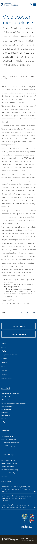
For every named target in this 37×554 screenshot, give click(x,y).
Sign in (4, 374)
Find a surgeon (18, 334)
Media (3, 351)
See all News (6, 482)
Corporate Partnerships (10, 355)
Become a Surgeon (8, 454)
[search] (31, 4)
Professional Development (8, 439)
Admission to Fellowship (8, 473)
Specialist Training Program (9, 446)
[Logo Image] (10, 5)
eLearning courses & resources (10, 443)
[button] (21, 313)
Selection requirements (7, 466)
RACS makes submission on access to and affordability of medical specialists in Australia (16, 498)
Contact (4, 366)
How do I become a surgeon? (9, 463)
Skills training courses (7, 436)
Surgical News (6, 378)
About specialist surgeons (8, 460)
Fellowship (4, 476)
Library (4, 370)
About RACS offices (6, 397)
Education (5, 431)
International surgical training (9, 470)
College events (5, 422)
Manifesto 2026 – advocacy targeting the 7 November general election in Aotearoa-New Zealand (16, 489)
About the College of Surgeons (10, 394)
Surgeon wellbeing (6, 406)
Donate (4, 363)
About (3, 347)
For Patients (18, 326)
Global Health (5, 400)
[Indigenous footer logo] (28, 521)
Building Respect (6, 409)
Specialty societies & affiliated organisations (13, 403)
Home (3, 343)
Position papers (5, 416)
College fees (4, 412)
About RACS (5, 388)
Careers (4, 359)
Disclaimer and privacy (27, 540)
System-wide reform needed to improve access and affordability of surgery (15, 506)
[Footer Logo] (9, 539)
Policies (3, 419)
